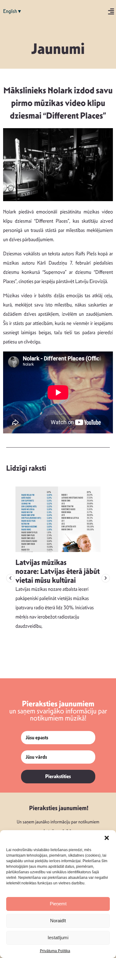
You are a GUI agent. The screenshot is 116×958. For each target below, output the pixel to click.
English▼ (12, 11)
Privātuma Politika (55, 951)
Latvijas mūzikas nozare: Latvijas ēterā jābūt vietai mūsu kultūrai (57, 571)
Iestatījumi (58, 937)
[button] (107, 838)
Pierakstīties (58, 776)
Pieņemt (58, 903)
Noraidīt (58, 920)
